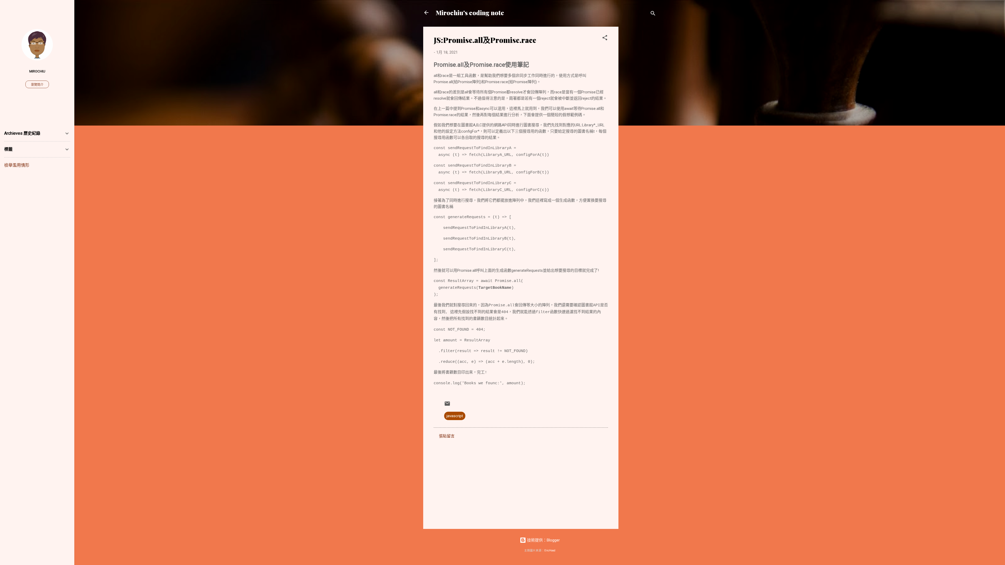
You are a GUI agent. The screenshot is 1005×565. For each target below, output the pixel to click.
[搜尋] (653, 14)
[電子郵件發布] (447, 405)
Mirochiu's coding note (470, 12)
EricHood (549, 550)
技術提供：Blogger (543, 540)
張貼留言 (447, 436)
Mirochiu (37, 71)
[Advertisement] (639, 105)
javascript (454, 416)
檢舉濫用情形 (16, 165)
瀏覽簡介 (37, 85)
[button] (605, 39)
